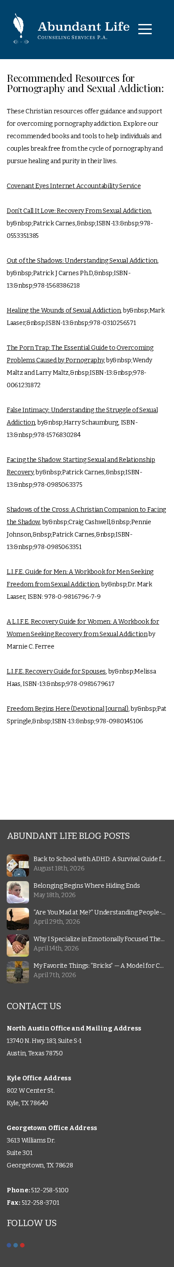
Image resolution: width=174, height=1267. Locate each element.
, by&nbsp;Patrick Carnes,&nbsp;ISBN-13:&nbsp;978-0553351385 (80, 223)
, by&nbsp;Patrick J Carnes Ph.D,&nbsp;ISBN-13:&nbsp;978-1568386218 (83, 273)
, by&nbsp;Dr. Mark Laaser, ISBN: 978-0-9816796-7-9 (80, 584)
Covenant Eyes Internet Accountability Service (74, 186)
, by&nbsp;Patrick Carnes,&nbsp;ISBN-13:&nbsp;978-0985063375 (81, 472)
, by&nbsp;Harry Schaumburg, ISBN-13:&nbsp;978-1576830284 (82, 422)
